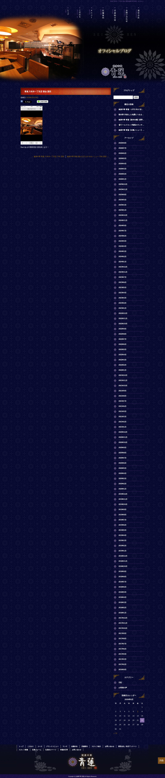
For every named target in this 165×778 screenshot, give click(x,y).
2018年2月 (122, 608)
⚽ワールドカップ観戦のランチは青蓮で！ (131, 125)
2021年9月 (122, 391)
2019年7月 (122, 520)
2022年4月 (122, 355)
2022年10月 (123, 324)
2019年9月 (122, 509)
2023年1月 (122, 308)
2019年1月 (122, 551)
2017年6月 (122, 649)
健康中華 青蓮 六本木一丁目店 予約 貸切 (48, 156)
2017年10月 (123, 628)
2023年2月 (122, 303)
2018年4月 (122, 597)
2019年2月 (122, 546)
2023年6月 (122, 282)
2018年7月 (122, 582)
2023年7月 (122, 277)
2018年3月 (122, 602)
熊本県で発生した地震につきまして (131, 115)
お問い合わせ (127, 18)
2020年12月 (123, 432)
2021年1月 (122, 427)
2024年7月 (122, 231)
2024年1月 (122, 262)
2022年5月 (122, 349)
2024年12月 (123, 215)
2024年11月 (123, 220)
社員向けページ (50, 750)
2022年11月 (123, 318)
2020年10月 (123, 442)
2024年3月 (122, 251)
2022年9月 (122, 329)
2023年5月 (122, 287)
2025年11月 (123, 189)
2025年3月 (122, 205)
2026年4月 (122, 164)
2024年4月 (122, 246)
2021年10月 (123, 386)
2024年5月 (122, 241)
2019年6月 (122, 525)
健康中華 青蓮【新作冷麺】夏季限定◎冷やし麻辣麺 (131, 120)
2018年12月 (123, 556)
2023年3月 (122, 298)
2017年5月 (122, 654)
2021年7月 (122, 401)
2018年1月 (122, 613)
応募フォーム (36, 750)
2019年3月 (122, 540)
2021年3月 (122, 417)
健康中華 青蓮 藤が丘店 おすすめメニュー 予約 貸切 (88, 156)
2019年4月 (122, 535)
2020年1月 (122, 489)
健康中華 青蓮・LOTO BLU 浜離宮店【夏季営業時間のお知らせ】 (131, 109)
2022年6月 (122, 344)
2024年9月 (122, 226)
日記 (120, 682)
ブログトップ (128, 90)
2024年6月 (122, 236)
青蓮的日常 (115, 18)
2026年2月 (122, 174)
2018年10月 (123, 566)
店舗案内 (103, 18)
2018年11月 (123, 561)
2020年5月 (122, 468)
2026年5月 (122, 158)
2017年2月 (122, 664)
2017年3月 (122, 659)
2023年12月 (123, 267)
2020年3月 (122, 478)
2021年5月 (122, 411)
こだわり (80, 18)
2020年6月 (122, 463)
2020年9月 (122, 447)
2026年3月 (122, 169)
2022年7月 (122, 339)
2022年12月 (123, 313)
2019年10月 (123, 504)
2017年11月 (123, 623)
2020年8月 (122, 453)
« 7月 (115, 733)
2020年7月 (122, 458)
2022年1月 (122, 370)
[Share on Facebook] (22, 102)
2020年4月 (122, 473)
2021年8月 (122, 396)
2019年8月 (122, 515)
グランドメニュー (52, 746)
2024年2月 (122, 256)
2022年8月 (122, 334)
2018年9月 (122, 571)
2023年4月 (122, 293)
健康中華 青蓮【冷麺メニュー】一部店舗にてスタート (131, 130)
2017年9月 (122, 633)
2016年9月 (122, 669)
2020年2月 (122, 484)
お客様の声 (123, 688)
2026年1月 (122, 179)
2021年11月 (123, 380)
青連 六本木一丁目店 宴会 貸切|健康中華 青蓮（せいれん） (127, 1)
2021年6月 (122, 406)
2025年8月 (122, 195)
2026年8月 (122, 143)
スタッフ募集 (23, 750)
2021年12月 (123, 375)
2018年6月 (122, 587)
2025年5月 (122, 200)
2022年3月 (122, 360)
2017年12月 (123, 618)
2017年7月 (122, 644)
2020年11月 (123, 437)
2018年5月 (122, 592)
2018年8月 (122, 577)
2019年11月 (123, 499)
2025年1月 (122, 210)
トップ (68, 18)
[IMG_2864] (31, 143)
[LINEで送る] (42, 102)
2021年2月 (122, 422)
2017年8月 (122, 639)
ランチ (65, 746)
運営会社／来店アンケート (138, 18)
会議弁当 (74, 746)
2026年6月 (122, 153)
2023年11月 (123, 272)
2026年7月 (122, 148)
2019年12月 (123, 494)
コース (40, 746)
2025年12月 (123, 184)
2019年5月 (122, 530)
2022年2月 (122, 365)
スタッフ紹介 (96, 746)
